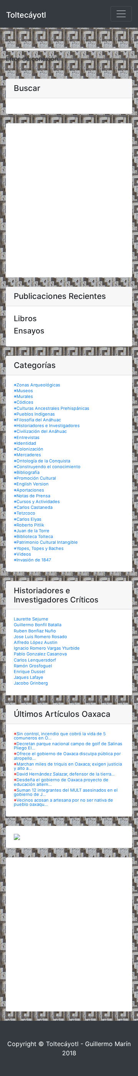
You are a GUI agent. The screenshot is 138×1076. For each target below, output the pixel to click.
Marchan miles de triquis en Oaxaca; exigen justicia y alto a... (68, 766)
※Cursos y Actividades (37, 501)
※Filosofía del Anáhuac (37, 419)
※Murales (23, 396)
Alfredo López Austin (36, 642)
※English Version (31, 484)
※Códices (23, 402)
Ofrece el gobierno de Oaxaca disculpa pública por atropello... (67, 756)
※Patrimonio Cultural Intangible (46, 542)
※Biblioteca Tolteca (33, 536)
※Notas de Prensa (32, 495)
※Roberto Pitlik (29, 525)
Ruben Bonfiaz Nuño (35, 631)
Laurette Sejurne (31, 619)
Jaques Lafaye (28, 677)
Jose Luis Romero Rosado (40, 636)
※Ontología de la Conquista (42, 461)
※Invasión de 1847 (32, 560)
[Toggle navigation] (121, 13)
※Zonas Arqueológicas (37, 385)
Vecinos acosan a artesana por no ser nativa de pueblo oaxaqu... (63, 802)
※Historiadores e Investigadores (47, 425)
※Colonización (28, 449)
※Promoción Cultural (35, 478)
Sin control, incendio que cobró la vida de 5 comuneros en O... (60, 736)
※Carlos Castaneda (33, 507)
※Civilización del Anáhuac (40, 431)
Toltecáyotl (26, 15)
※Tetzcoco (24, 513)
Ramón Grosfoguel (33, 665)
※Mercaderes (27, 454)
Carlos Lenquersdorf (35, 660)
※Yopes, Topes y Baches (39, 548)
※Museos (23, 390)
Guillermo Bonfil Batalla (37, 624)
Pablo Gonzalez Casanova (40, 654)
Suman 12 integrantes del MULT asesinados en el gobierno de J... (66, 792)
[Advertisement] (69, 200)
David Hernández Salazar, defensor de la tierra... (65, 774)
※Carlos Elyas (27, 519)
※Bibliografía (26, 472)
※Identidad (25, 443)
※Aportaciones (29, 490)
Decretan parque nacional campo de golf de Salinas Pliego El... (68, 746)
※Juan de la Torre (31, 530)
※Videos (22, 554)
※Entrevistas (26, 437)
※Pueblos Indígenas (34, 414)
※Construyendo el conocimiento (47, 466)
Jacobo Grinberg (31, 683)
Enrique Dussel (29, 671)
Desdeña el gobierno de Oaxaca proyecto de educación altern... (61, 782)
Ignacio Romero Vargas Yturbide (47, 648)
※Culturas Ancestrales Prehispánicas (51, 408)
